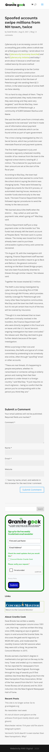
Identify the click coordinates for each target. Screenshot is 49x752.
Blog (32, 32)
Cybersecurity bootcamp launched (24, 54)
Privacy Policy (12, 578)
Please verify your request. (18, 564)
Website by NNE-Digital (21, 748)
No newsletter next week (16, 710)
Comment (10, 422)
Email (8, 458)
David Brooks (12, 32)
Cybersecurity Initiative (19, 57)
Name (8, 447)
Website (8, 469)
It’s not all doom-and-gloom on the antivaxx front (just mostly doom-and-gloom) (22, 718)
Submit (14, 585)
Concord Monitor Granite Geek (22, 559)
